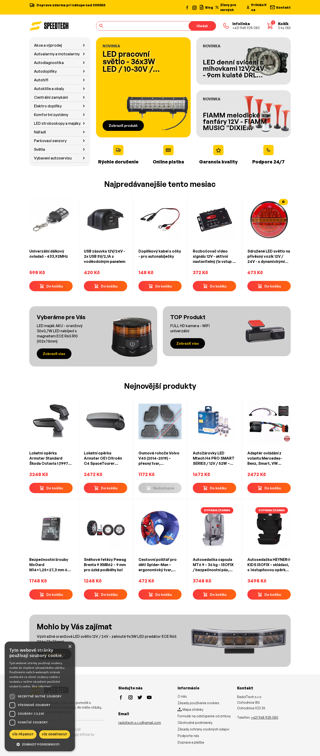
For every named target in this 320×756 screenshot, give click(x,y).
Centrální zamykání (51, 97)
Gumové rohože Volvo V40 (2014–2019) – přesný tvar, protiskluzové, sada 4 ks (158, 458)
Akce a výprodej (48, 45)
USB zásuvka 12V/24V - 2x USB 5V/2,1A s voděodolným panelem (104, 256)
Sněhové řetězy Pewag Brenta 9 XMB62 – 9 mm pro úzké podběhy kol (105, 564)
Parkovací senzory (50, 140)
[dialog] (40, 696)
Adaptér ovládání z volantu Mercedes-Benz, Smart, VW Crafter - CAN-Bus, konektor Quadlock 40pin (265, 458)
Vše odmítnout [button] (54, 734)
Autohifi (41, 80)
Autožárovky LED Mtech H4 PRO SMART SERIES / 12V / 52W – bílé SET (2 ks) (213, 458)
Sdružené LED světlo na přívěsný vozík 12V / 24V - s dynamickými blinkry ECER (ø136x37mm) (268, 256)
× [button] (69, 646)
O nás (182, 696)
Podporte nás (188, 736)
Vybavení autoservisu (53, 158)
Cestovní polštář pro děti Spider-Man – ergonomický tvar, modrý (157, 564)
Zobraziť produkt (123, 126)
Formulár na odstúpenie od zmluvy (204, 716)
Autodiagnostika (49, 62)
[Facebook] (187, 7)
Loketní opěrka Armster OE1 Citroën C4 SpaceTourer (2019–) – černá (103, 458)
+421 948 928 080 (264, 717)
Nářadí (40, 132)
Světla (39, 149)
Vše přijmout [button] (22, 734)
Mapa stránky (192, 709)
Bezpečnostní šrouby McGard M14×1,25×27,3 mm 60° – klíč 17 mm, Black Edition (50, 564)
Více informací (41, 686)
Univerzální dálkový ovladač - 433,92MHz (48, 254)
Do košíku (54, 286)
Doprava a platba (191, 742)
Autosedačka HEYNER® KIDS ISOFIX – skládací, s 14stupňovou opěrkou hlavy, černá (268, 564)
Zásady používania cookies (198, 703)
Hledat (202, 26)
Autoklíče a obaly (49, 88)
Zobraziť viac (54, 354)
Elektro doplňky (48, 106)
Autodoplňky (45, 71)
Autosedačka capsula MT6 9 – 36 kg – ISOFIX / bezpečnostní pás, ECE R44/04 (213, 564)
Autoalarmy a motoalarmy (57, 54)
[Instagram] (194, 7)
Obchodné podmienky (195, 723)
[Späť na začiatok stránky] (309, 744)
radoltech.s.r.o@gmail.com (139, 723)
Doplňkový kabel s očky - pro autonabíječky (159, 254)
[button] (39, 744)
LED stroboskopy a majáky (57, 123)
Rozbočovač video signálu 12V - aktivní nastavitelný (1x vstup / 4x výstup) (213, 256)
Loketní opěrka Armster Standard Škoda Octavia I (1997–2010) (49, 458)
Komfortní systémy (51, 114)
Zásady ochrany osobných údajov (203, 729)
